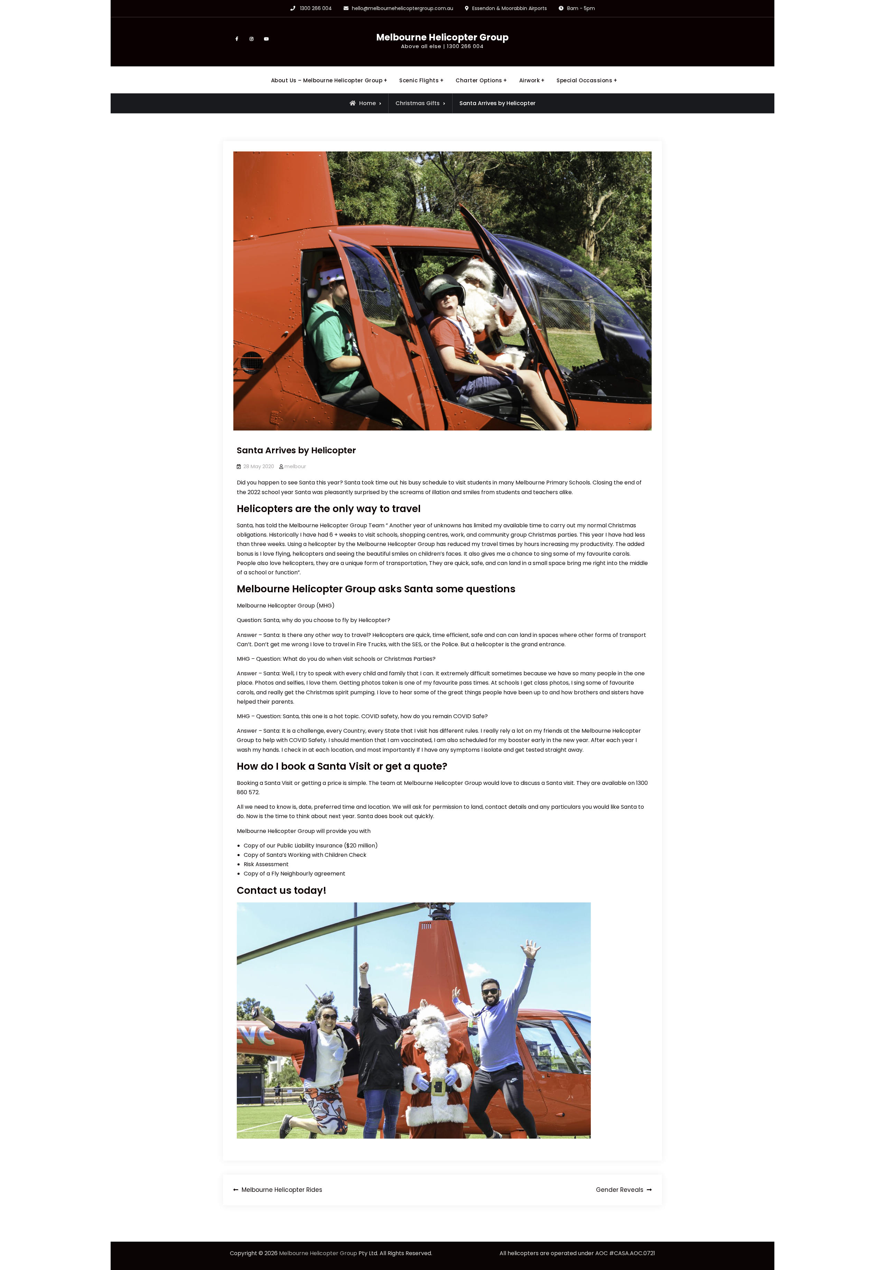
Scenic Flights (419, 80)
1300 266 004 (316, 8)
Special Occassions (584, 80)
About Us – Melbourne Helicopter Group (327, 80)
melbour (295, 466)
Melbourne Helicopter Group (442, 37)
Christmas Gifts (417, 103)
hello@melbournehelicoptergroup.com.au (402, 8)
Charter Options (479, 80)
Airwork (529, 80)
